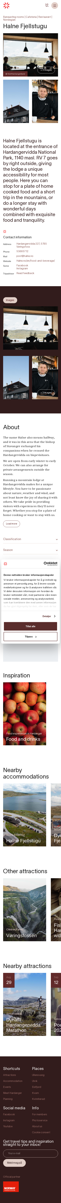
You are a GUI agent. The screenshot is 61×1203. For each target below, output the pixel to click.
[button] (54, 5)
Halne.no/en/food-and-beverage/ (35, 261)
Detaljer (47, 616)
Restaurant (44, 17)
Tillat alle (30, 626)
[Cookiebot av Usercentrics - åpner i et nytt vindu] (43, 564)
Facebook (22, 266)
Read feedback (25, 273)
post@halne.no (24, 256)
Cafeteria (31, 17)
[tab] (10, 300)
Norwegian (9, 20)
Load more (11, 524)
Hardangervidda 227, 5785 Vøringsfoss (31, 245)
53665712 (22, 251)
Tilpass (29, 636)
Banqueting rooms (13, 17)
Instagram (22, 269)
